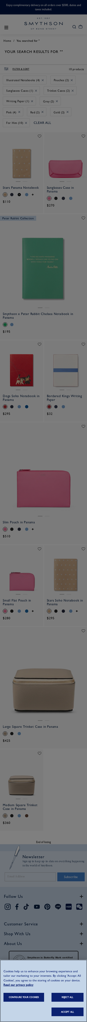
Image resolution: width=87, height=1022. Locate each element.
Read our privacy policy (18, 985)
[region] (43, 991)
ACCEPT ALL (67, 1012)
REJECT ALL (68, 997)
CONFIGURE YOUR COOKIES (24, 997)
